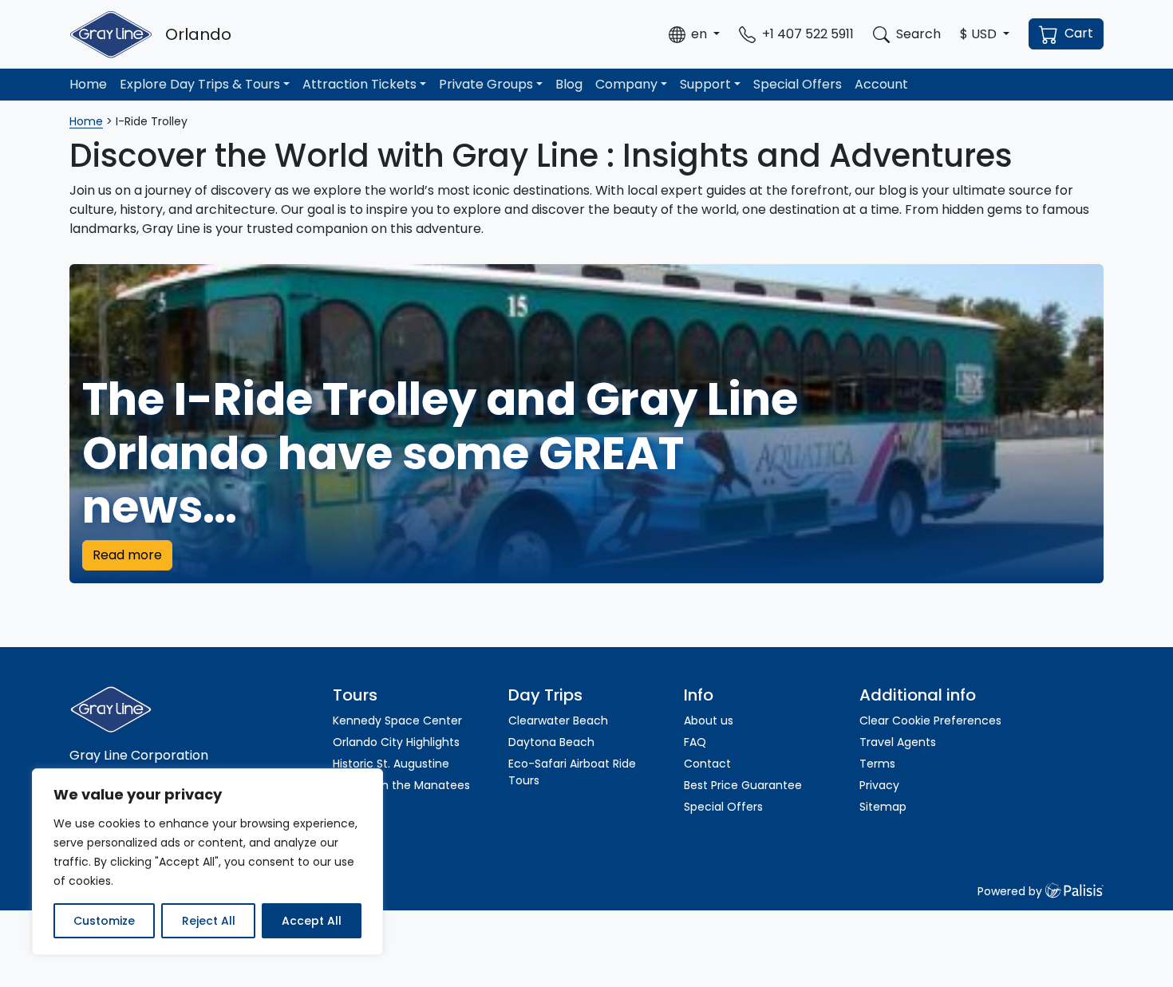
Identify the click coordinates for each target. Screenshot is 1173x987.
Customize (104, 921)
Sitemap (882, 807)
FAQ (695, 742)
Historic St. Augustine (391, 764)
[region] (207, 861)
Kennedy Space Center (397, 720)
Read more (127, 555)
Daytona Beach (551, 742)
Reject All (208, 921)
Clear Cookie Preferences (930, 720)
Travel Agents (897, 742)
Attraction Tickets (359, 84)
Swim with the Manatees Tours (401, 793)
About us (708, 720)
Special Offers (797, 84)
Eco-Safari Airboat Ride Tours (572, 772)
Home (88, 84)
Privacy (879, 785)
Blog (569, 84)
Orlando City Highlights (396, 742)
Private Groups (486, 84)
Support (705, 84)
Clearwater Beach (558, 720)
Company (626, 84)
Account (881, 84)
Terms (877, 764)
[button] (694, 34)
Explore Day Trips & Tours (200, 84)
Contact (707, 764)
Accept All (312, 921)
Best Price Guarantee (743, 785)
